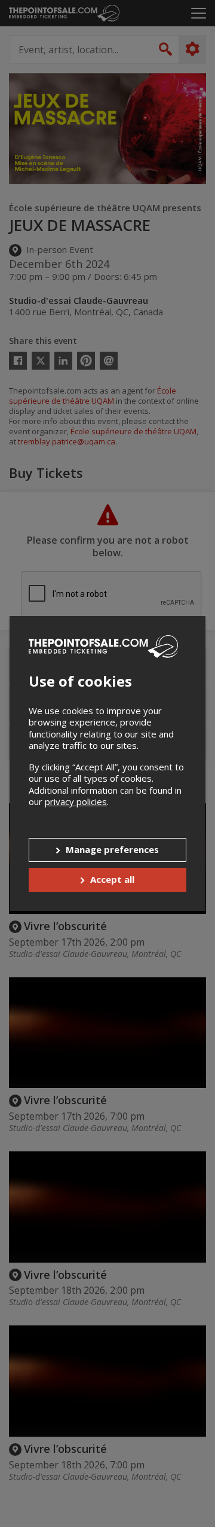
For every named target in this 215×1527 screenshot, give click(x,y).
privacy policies (76, 801)
